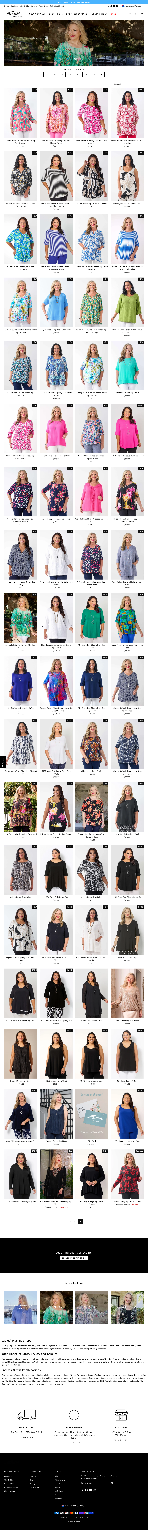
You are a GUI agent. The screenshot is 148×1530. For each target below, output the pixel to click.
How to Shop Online (12, 1487)
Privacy (32, 1484)
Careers (58, 1495)
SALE (114, 14)
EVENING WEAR (98, 14)
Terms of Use (34, 1487)
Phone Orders (9, 1491)
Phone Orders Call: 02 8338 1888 (51, 6)
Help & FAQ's (9, 1484)
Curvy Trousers (77, 1375)
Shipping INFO (26, 1437)
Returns (32, 1480)
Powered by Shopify (74, 1522)
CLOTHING (55, 14)
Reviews (34, 6)
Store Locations (61, 1480)
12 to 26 (107, 1359)
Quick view (21, 136)
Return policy (74, 1443)
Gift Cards (59, 1491)
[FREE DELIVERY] (26, 1415)
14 (54, 74)
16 (62, 74)
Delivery (33, 1476)
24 (93, 74)
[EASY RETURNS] (74, 1415)
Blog (57, 1476)
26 (101, 74)
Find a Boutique (121, 1440)
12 (47, 74)
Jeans (90, 1375)
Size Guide (24, 6)
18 (70, 74)
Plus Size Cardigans (13, 1381)
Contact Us (8, 1476)
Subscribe (59, 1498)
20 (78, 74)
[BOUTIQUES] (121, 1415)
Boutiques (14, 6)
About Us (58, 1484)
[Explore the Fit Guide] (74, 1255)
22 (86, 74)
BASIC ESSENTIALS (76, 14)
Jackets (28, 1381)
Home (6, 6)
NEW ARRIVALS (37, 14)
